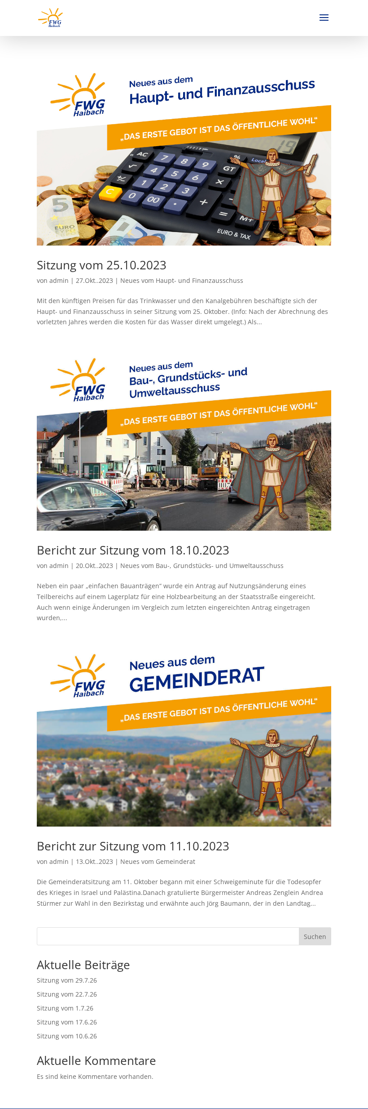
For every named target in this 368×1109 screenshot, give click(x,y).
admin (59, 280)
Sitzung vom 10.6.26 (67, 1036)
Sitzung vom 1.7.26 (65, 1008)
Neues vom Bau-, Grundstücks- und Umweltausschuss (202, 565)
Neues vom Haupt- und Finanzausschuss (181, 280)
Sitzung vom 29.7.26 (67, 980)
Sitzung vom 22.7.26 (67, 994)
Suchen (315, 936)
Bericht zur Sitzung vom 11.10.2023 (133, 846)
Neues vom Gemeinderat (157, 861)
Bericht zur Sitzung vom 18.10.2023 (133, 550)
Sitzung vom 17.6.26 (67, 1022)
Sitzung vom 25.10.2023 (101, 265)
